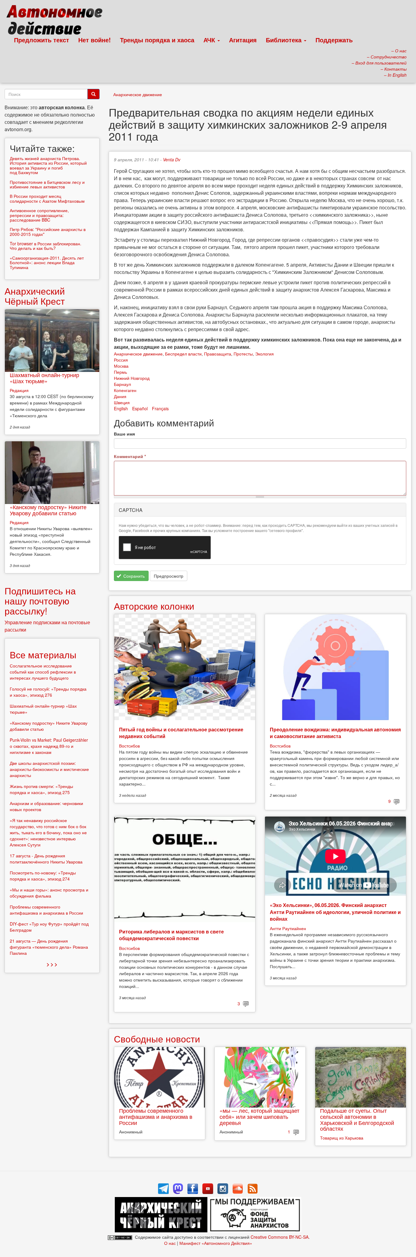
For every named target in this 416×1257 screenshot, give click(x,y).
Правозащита (217, 354)
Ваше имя (124, 434)
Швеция (122, 402)
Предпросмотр (168, 576)
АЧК (210, 39)
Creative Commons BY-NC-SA (279, 1237)
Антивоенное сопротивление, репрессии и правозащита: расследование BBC (39, 215)
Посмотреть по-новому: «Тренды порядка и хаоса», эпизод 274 (43, 876)
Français (160, 408)
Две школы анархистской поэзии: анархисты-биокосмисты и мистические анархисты (49, 769)
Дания (120, 396)
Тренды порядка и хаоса (157, 39)
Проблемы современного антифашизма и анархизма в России (155, 1116)
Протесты (243, 354)
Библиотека (284, 39)
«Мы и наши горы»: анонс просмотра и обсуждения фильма (49, 893)
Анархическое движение (137, 94)
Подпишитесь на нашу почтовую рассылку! (40, 600)
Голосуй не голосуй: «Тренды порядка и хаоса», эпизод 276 (48, 692)
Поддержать (334, 39)
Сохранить (133, 576)
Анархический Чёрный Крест (35, 295)
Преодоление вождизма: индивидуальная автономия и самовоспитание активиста (335, 733)
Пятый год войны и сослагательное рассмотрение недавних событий (181, 733)
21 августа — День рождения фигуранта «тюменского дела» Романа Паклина (49, 947)
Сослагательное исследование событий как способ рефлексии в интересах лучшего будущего (43, 672)
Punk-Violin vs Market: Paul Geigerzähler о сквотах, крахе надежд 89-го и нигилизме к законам (49, 746)
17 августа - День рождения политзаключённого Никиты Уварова (46, 859)
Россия (121, 360)
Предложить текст (41, 39)
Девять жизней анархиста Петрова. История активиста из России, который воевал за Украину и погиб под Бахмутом (48, 165)
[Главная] (57, 21)
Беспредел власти (183, 354)
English (121, 408)
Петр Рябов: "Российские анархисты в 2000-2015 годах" (48, 231)
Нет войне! (94, 39)
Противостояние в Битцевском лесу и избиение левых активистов (47, 184)
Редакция (19, 390)
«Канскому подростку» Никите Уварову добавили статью (48, 510)
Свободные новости (157, 1038)
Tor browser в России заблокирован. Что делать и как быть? (45, 245)
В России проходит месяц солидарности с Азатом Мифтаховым (47, 198)
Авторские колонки (154, 605)
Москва (121, 366)
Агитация (243, 39)
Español (140, 408)
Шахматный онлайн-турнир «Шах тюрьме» (44, 378)
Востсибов (129, 746)
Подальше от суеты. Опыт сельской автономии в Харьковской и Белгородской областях (357, 1119)
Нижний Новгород (132, 378)
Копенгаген (125, 390)
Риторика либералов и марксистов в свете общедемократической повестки (171, 935)
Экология (264, 354)
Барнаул (122, 384)
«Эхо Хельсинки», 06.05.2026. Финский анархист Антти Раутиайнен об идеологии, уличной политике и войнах (335, 912)
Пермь (120, 372)
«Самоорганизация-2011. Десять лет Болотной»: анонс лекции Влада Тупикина (47, 262)
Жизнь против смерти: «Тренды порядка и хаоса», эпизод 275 (41, 789)
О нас (170, 1243)
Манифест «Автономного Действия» (215, 1243)
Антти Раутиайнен (288, 928)
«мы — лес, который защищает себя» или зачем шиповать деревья (259, 1116)
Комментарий (130, 456)
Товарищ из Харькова (341, 1138)
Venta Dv (171, 159)
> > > (52, 964)
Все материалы (43, 654)
